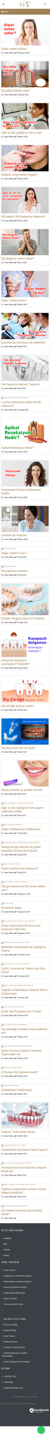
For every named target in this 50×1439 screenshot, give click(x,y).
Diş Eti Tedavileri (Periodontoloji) (16, 1362)
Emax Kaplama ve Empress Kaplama (17, 1281)
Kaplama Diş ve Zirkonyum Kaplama (17, 1276)
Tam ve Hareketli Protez (13, 1304)
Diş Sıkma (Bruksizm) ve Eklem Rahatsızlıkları (14, 1354)
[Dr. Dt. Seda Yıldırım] (25, 3)
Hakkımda (7, 1238)
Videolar (6, 1250)
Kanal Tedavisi (9, 1336)
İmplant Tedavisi (10, 1298)
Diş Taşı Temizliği (10, 1324)
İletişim (6, 1255)
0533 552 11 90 (10, 1376)
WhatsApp (8, 1382)
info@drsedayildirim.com (13, 1388)
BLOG (5, 12)
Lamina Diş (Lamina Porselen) (15, 1287)
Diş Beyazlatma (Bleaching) (14, 1293)
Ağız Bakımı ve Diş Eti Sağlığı (14, 1319)
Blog (5, 1244)
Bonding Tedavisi (10, 1342)
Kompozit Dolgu (10, 1330)
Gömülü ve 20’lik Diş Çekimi (14, 1347)
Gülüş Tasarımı (9, 1270)
